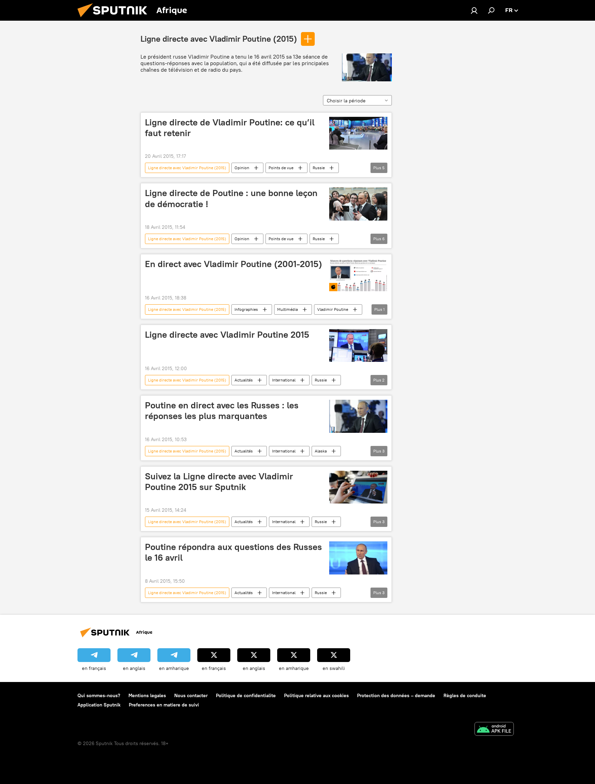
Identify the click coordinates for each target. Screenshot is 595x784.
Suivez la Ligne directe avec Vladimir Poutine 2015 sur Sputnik (219, 481)
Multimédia (287, 309)
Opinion (241, 167)
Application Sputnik (99, 705)
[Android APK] (494, 729)
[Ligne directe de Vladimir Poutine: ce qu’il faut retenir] (358, 133)
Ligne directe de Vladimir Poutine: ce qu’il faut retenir (229, 128)
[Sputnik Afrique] (115, 19)
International (283, 380)
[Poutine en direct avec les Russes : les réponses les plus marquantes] (358, 416)
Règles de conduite (464, 695)
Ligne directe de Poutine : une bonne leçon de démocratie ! (231, 198)
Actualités (243, 380)
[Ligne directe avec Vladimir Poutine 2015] (358, 345)
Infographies (246, 309)
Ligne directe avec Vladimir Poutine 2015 (227, 334)
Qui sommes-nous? (98, 695)
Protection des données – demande (396, 695)
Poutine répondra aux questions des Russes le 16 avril (233, 552)
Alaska (321, 451)
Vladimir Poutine (332, 309)
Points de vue (281, 167)
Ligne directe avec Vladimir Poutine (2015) (218, 38)
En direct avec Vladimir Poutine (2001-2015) (233, 263)
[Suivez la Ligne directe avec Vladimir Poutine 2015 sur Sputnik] (358, 487)
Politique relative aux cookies (316, 695)
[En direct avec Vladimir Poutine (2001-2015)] (358, 274)
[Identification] (474, 10)
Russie (319, 167)
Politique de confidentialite (246, 695)
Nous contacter (191, 695)
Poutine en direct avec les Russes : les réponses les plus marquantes (222, 410)
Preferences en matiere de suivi (164, 705)
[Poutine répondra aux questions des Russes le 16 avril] (358, 557)
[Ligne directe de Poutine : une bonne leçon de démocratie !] (358, 203)
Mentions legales (147, 695)
